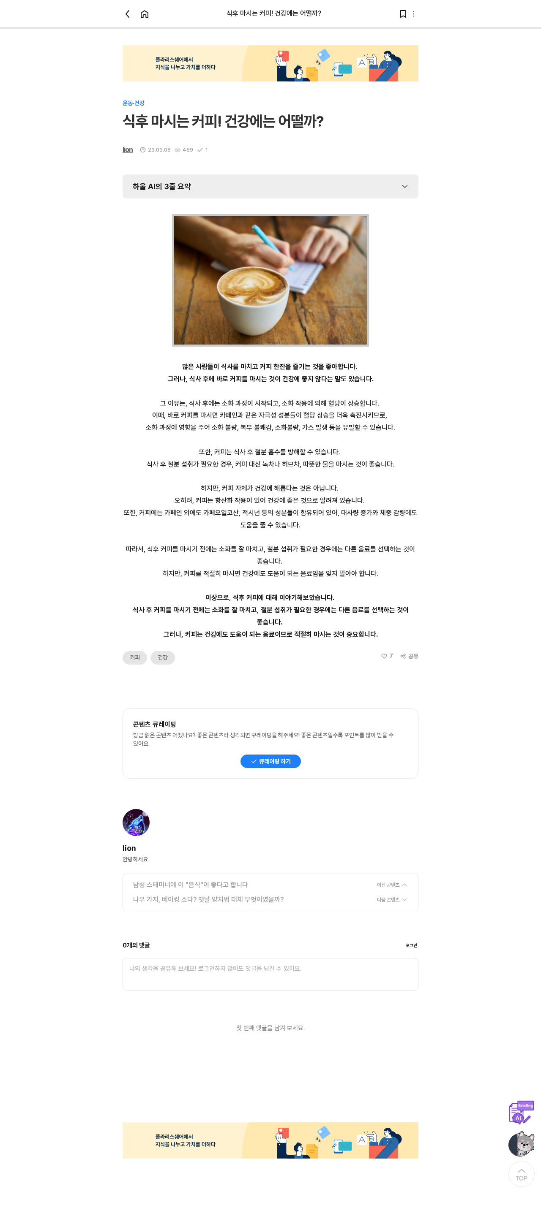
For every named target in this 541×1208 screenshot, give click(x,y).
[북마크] (403, 14)
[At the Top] (521, 1174)
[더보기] (413, 14)
